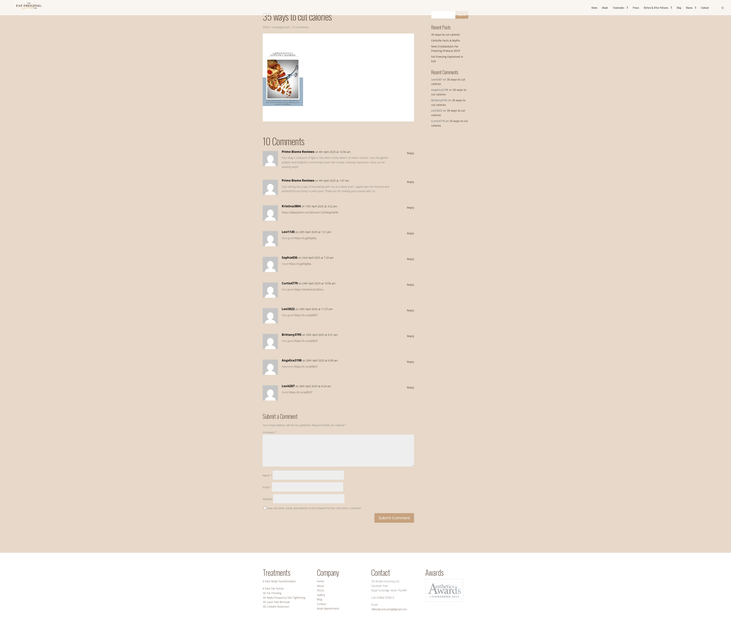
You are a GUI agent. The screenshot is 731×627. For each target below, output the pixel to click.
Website (267, 499)
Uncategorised (280, 27)
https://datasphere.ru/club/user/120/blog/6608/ (310, 212)
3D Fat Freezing (272, 593)
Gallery (321, 595)
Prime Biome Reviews (298, 152)
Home (594, 8)
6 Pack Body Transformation (279, 581)
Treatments (618, 8)
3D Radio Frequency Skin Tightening (284, 597)
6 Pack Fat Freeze (273, 588)
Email (267, 487)
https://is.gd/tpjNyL (305, 238)
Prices (636, 8)
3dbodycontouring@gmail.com (389, 609)
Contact (705, 8)
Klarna (689, 8)
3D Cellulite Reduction (276, 606)
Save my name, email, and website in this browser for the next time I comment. (314, 508)
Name (267, 475)
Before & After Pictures (656, 8)
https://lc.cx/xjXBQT (306, 315)
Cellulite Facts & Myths (445, 40)
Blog (679, 8)
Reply (410, 153)
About (605, 8)
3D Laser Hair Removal (276, 602)
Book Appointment (328, 608)
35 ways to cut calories (445, 34)
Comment (270, 432)
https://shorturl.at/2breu (308, 289)
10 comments (300, 27)
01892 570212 (385, 597)
